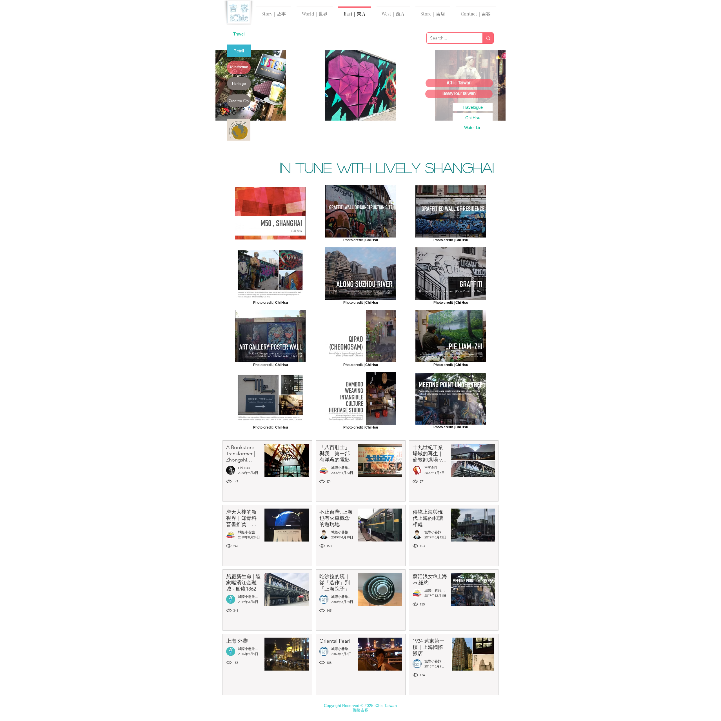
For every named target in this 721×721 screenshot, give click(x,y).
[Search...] (487, 38)
